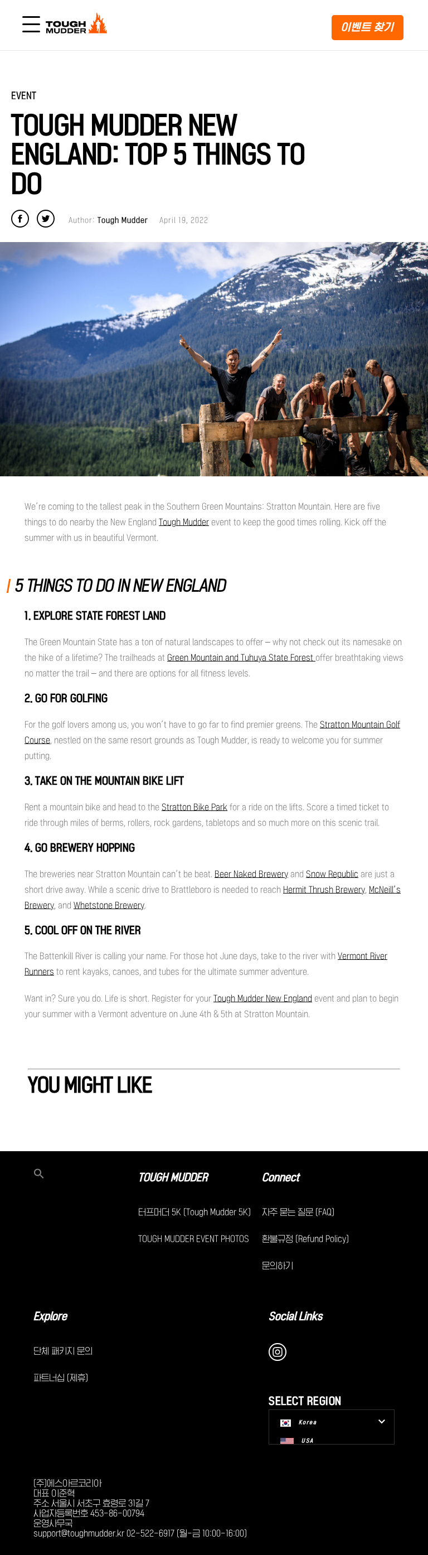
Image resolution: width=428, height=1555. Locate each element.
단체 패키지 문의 (63, 1351)
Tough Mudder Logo (79, 25)
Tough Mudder (184, 522)
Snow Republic (332, 874)
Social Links (296, 1316)
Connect (280, 1177)
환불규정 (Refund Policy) (305, 1239)
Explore (50, 1316)
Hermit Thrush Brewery (324, 890)
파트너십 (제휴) (60, 1378)
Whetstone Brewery (109, 905)
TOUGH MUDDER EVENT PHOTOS (193, 1239)
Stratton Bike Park (194, 807)
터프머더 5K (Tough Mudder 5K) (194, 1212)
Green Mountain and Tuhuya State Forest (241, 658)
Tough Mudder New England (262, 998)
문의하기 (277, 1266)
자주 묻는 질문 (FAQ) (298, 1212)
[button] (85, 1174)
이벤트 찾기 (367, 27)
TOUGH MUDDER (172, 1177)
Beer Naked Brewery (251, 874)
